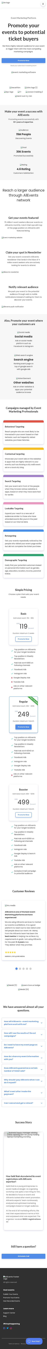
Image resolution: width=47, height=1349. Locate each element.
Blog (4, 1316)
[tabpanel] (23, 930)
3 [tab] (23, 969)
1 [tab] (16, 969)
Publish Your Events (10, 1294)
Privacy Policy (25, 1344)
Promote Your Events (11, 1298)
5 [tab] (30, 969)
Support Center (9, 1313)
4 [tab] (27, 969)
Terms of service (14, 1344)
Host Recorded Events (11, 1301)
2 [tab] (20, 969)
